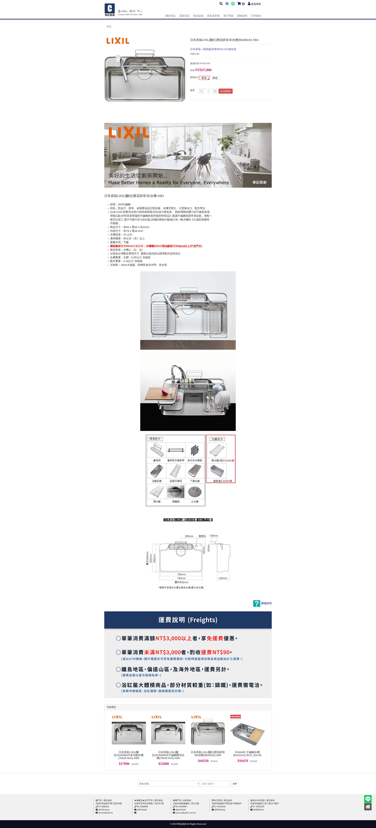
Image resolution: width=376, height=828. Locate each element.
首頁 (108, 26)
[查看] (128, 732)
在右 (215, 77)
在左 (204, 77)
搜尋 (235, 784)
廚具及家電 (213, 15)
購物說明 (242, 15)
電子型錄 (228, 15)
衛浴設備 (198, 15)
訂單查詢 (256, 15)
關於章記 (171, 15)
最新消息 (184, 15)
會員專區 (256, 4)
